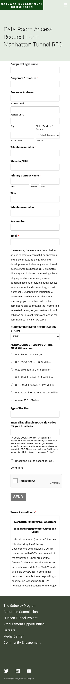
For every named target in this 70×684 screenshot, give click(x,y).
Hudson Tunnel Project (21, 618)
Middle (34, 187)
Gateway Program (26, 679)
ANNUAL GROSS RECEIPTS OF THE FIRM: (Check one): (31, 347)
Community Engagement (22, 642)
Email (15, 235)
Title (14, 193)
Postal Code (16, 141)
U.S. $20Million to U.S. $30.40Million (37, 392)
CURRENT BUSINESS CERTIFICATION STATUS (33, 329)
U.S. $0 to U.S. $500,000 (30, 354)
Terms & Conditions (23, 512)
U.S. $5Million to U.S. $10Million (34, 377)
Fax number (18, 221)
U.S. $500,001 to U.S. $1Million (33, 362)
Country (39, 141)
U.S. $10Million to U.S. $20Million (35, 385)
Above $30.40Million (27, 400)
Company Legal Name (25, 64)
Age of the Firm (20, 408)
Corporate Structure (24, 78)
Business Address (23, 92)
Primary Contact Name (26, 175)
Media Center (14, 636)
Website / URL (19, 161)
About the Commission (21, 612)
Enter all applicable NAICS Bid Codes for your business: (33, 424)
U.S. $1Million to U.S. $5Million (33, 369)
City (12, 126)
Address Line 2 (17, 115)
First (13, 187)
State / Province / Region (44, 127)
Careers (9, 630)
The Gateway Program (20, 605)
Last (43, 187)
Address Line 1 (17, 103)
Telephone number (23, 147)
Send (18, 497)
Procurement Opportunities (24, 624)
